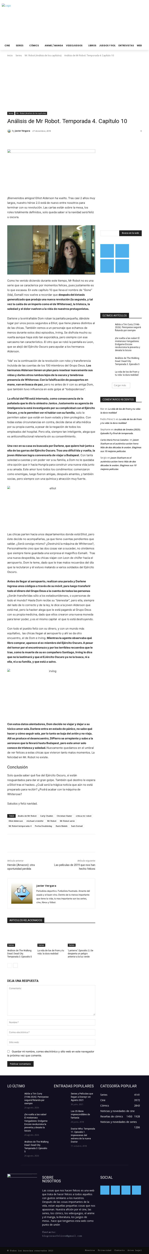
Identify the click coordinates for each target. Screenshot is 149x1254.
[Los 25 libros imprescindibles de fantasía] (61, 1115)
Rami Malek (61, 826)
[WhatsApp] (58, 140)
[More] (67, 140)
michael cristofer (35, 821)
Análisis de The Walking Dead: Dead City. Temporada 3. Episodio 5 (19, 953)
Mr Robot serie (67, 821)
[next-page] (15, 965)
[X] (41, 140)
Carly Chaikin (46, 815)
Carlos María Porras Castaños (114, 439)
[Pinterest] (50, 140)
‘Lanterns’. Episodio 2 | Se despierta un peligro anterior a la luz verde (80, 953)
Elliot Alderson (16, 821)
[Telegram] (107, 266)
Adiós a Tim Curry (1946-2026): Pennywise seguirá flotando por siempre (128, 327)
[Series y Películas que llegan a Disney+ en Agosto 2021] (61, 1097)
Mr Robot (51, 821)
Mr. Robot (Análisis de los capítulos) (43, 55)
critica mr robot (83, 815)
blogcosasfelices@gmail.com (62, 1235)
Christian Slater (64, 815)
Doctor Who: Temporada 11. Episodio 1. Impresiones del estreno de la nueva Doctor (83, 1135)
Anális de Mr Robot (27, 815)
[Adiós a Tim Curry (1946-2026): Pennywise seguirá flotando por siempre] (106, 327)
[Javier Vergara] (9, 131)
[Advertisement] (74, 84)
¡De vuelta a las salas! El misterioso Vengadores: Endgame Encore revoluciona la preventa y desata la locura (127, 344)
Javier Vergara (22, 130)
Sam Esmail (77, 826)
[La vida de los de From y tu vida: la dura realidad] (51, 937)
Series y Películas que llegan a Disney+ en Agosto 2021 (82, 1096)
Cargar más (120, 385)
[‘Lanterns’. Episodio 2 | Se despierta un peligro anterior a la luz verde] (81, 937)
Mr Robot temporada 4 (20, 826)
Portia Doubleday (43, 826)
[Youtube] (122, 266)
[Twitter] (122, 251)
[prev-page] (9, 965)
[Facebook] (33, 140)
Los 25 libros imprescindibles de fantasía (80, 1114)
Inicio (10, 55)
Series (19, 55)
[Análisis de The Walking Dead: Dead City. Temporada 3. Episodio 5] (21, 937)
